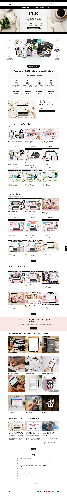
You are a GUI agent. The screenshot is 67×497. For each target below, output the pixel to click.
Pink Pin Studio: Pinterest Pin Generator (14, 232)
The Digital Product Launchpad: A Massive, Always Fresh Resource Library (33, 162)
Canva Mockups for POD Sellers (30, 305)
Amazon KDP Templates (47, 393)
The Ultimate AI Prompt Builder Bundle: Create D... (16, 433)
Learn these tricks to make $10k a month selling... (49, 434)
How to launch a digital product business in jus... (33, 433)
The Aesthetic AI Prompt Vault (47, 212)
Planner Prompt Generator (12, 253)
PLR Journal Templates (13, 373)
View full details (42, 113)
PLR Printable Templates (30, 373)
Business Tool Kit (12, 393)
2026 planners (11, 412)
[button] (18, 4)
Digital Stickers (28, 412)
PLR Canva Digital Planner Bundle (30, 141)
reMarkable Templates (30, 393)
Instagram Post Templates (48, 373)
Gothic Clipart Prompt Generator (13, 211)
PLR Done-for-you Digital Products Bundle (15, 141)
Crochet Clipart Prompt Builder (30, 253)
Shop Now (33, 328)
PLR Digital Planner (29, 354)
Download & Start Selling (33, 66)
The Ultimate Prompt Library (46, 251)
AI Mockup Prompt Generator (30, 211)
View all (33, 261)
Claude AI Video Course (46, 306)
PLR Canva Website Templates (15, 354)
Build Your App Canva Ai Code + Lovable (31, 232)
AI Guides (44, 412)
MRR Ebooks (44, 354)
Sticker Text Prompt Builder (46, 232)
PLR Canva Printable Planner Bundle (47, 141)
